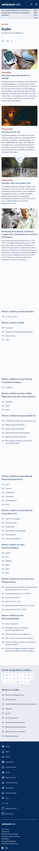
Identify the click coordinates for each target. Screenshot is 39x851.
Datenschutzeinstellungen (10, 834)
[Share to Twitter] (11, 41)
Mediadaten (5, 839)
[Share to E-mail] (3, 41)
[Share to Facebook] (7, 41)
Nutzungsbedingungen (9, 841)
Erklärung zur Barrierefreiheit (11, 836)
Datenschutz (6, 831)
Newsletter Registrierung (10, 843)
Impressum (5, 829)
